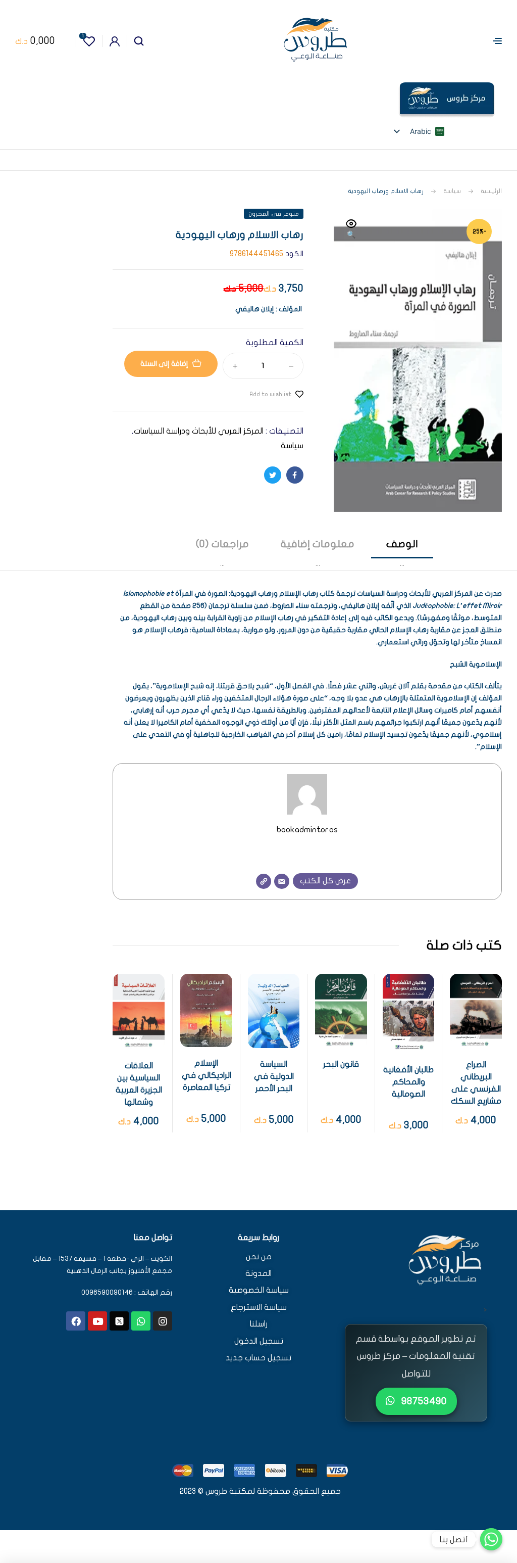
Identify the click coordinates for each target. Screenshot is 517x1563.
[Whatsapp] (140, 1321)
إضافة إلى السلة (164, 363)
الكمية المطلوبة (274, 343)
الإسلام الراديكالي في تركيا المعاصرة (206, 1075)
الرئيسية (491, 191)
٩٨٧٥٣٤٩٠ (423, 1401)
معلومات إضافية (317, 544)
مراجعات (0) (222, 544)
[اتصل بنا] (491, 1539)
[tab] (402, 553)
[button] (351, 230)
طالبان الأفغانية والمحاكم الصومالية (408, 1082)
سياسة (452, 191)
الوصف (402, 544)
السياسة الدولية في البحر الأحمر (274, 1076)
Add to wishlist (270, 394)
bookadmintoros (307, 829)
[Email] (281, 881)
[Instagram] (162, 1321)
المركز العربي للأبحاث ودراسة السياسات (199, 431)
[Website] (263, 881)
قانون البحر (341, 1064)
